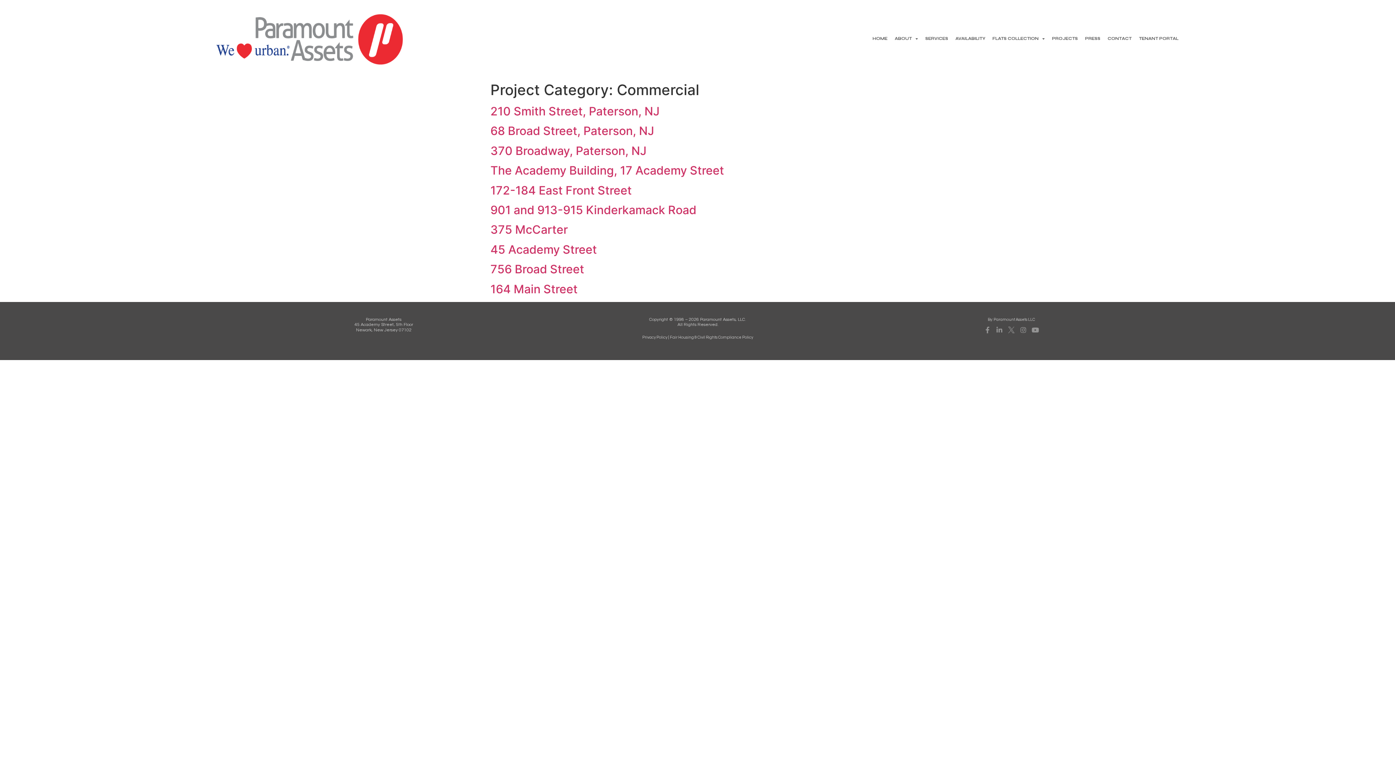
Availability (970, 38)
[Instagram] (1023, 330)
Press (1092, 38)
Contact (1120, 38)
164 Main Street (534, 289)
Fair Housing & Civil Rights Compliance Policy (711, 337)
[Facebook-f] (987, 330)
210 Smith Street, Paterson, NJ (575, 111)
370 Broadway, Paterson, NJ (568, 151)
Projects (1065, 38)
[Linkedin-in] (999, 330)
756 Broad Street (537, 269)
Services (936, 38)
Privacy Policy (654, 337)
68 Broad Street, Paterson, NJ (572, 131)
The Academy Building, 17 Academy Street (607, 170)
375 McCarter (529, 229)
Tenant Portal (1158, 38)
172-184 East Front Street (561, 190)
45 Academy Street (543, 249)
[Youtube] (1035, 330)
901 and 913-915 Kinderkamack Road (593, 210)
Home (880, 38)
